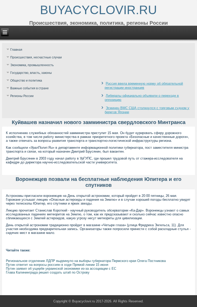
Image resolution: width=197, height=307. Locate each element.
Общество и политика (26, 80)
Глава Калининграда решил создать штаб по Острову (48, 272)
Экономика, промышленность (32, 65)
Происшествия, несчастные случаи (36, 57)
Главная (16, 49)
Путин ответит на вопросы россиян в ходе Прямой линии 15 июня (57, 265)
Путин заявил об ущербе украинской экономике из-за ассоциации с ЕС (61, 268)
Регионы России (22, 96)
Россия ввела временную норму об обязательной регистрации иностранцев (144, 86)
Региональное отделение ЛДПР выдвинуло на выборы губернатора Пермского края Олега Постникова (86, 261)
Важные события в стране (29, 88)
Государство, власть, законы (31, 73)
